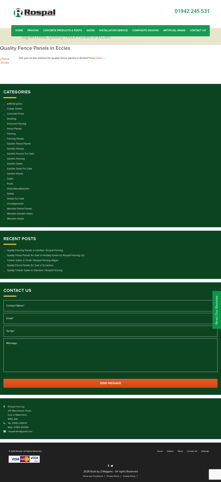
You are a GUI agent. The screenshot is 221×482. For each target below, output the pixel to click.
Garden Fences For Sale (20, 153)
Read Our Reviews (217, 309)
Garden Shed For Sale (19, 168)
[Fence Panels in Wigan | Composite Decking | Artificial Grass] (34, 12)
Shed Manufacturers (18, 188)
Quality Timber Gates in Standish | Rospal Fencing (35, 270)
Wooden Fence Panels (19, 208)
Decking (11, 118)
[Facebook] (108, 466)
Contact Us (198, 30)
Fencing (33, 30)
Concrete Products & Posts (62, 30)
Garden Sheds (15, 173)
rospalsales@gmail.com (20, 431)
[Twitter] (112, 466)
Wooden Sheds (15, 218)
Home (19, 30)
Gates (91, 30)
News (180, 451)
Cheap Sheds (14, 108)
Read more (97, 58)
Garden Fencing (16, 158)
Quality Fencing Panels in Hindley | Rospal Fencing (35, 250)
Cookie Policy (129, 476)
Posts (10, 183)
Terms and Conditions (93, 476)
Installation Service (113, 30)
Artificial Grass (174, 30)
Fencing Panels (15, 138)
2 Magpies (106, 471)
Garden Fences (15, 148)
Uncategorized (15, 203)
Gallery (170, 451)
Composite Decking (145, 30)
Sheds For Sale (15, 198)
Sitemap (205, 451)
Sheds (10, 193)
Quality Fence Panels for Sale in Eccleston (30, 265)
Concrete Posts (15, 113)
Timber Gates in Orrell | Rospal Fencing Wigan (32, 260)
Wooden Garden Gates (20, 213)
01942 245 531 (192, 11)
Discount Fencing (16, 123)
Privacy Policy (113, 476)
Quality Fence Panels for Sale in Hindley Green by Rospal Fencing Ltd (45, 255)
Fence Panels (14, 128)
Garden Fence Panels (19, 143)
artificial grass (14, 103)
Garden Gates (15, 163)
